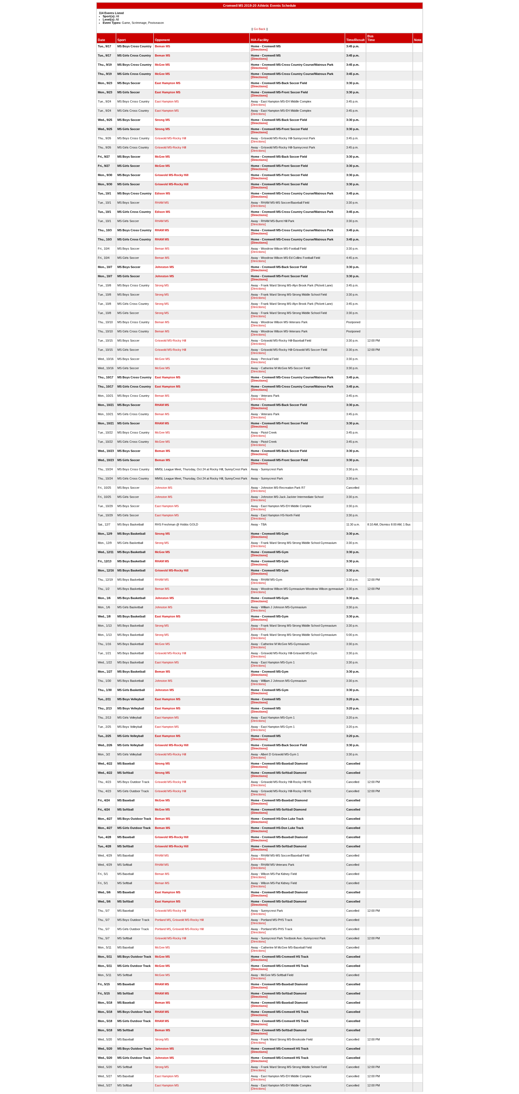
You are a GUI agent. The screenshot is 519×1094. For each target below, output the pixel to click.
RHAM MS (162, 202)
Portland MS (163, 919)
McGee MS (162, 64)
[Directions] (259, 49)
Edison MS (162, 193)
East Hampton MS (167, 83)
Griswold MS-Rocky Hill (170, 138)
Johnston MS (164, 267)
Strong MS (162, 119)
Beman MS (162, 46)
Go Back (259, 29)
